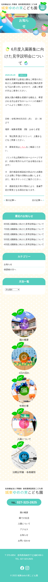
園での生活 (24, 518)
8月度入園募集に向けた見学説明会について (24, 224)
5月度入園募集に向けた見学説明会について (24, 239)
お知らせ (23, 75)
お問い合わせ (24, 541)
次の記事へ (37, 200)
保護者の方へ (10, 269)
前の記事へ (11, 200)
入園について (24, 524)
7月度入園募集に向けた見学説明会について (24, 229)
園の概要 (24, 512)
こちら (23, 147)
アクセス (24, 529)
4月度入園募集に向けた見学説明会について (24, 244)
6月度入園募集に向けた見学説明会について (24, 234)
